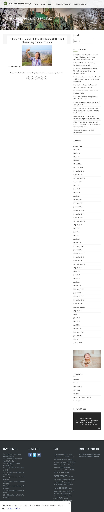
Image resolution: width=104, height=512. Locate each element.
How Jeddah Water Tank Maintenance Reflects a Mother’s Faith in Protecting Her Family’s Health (86, 110)
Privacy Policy (38, 12)
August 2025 (77, 182)
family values (61, 465)
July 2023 (76, 271)
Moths (69, 476)
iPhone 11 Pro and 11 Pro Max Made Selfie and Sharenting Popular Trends (37, 41)
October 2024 (78, 218)
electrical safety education (62, 462)
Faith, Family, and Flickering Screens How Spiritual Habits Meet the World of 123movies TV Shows (86, 124)
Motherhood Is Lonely (63, 4)
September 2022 (79, 307)
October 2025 (78, 175)
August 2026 (77, 146)
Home (36, 4)
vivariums (65, 498)
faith (70, 462)
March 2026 (77, 164)
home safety (70, 467)
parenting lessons (69, 482)
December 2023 (78, 253)
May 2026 (76, 157)
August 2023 (77, 268)
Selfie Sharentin (58, 73)
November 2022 (78, 300)
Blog (49, 4)
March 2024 (77, 243)
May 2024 (76, 235)
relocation (68, 491)
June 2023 (76, 275)
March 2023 (77, 286)
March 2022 (77, 329)
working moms (67, 501)
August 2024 (77, 225)
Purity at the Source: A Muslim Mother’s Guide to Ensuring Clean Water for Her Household (86, 79)
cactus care (66, 454)
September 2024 (79, 221)
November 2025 (78, 171)
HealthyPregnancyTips (63, 467)
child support (61, 456)
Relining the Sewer (62, 491)
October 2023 (78, 260)
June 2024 (76, 232)
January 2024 (77, 250)
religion (63, 487)
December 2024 (78, 210)
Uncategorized (78, 401)
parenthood (56, 482)
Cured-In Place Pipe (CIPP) (63, 459)
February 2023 (78, 289)
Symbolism (56, 498)
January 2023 (77, 293)
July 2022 (76, 314)
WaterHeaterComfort (58, 501)
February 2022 (78, 332)
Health (75, 383)
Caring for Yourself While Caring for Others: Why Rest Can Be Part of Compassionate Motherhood (85, 57)
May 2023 (76, 278)
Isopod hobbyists (57, 470)
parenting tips (57, 484)
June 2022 (76, 318)
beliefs (62, 454)
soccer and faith (62, 496)
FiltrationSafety (67, 465)
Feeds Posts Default (80, 4)
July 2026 (76, 150)
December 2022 (78, 296)
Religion (76, 394)
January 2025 (77, 207)
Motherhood (77, 386)
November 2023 (78, 257)
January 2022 (77, 336)
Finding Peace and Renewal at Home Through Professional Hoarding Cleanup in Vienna (85, 71)
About (43, 4)
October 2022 (78, 303)
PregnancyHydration (64, 484)
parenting (62, 482)
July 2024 (76, 228)
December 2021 (78, 339)
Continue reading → (15, 67)
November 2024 (78, 214)
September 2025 (79, 178)
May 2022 (76, 321)
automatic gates (57, 454)
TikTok (61, 498)
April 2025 (76, 196)
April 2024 (76, 239)
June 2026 (76, 153)
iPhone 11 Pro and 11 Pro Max (44, 73)
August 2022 (77, 311)
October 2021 (78, 343)
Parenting (14, 73)
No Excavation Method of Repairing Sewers (65, 479)
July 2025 (76, 185)
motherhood (60, 476)
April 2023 (76, 282)
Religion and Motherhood (82, 397)
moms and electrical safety (63, 472)
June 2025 (76, 189)
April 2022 (76, 325)
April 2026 (76, 160)
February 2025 (78, 203)
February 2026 (78, 167)
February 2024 (78, 246)
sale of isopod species (61, 493)
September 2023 (79, 264)
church (67, 457)
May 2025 (76, 192)
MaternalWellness (65, 470)
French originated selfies (27, 73)
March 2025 (77, 200)
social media (69, 496)
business (76, 379)
